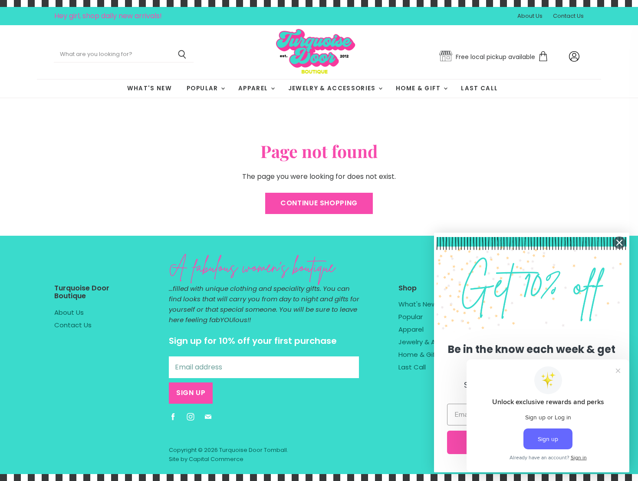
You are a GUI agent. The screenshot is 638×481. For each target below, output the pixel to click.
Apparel (254, 88)
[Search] (182, 55)
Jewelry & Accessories (333, 88)
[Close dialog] (619, 242)
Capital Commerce (216, 459)
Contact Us (568, 16)
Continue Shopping (319, 203)
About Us (530, 16)
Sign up (190, 393)
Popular (203, 88)
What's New (149, 88)
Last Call (479, 88)
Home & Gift (419, 88)
